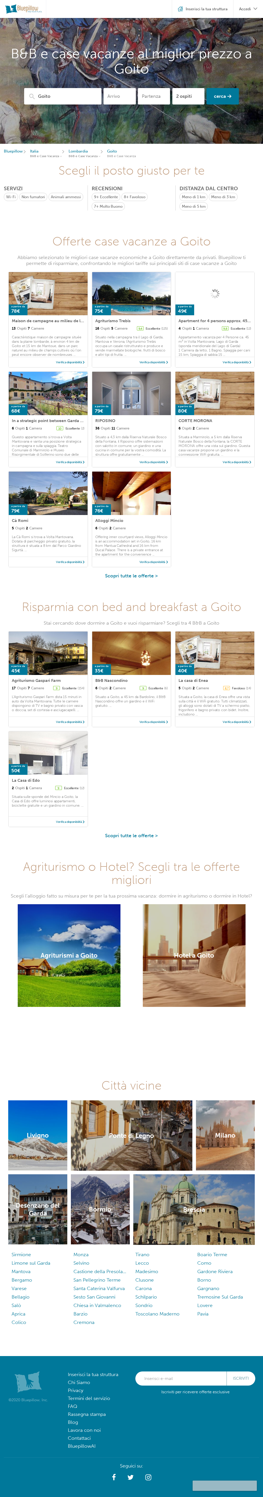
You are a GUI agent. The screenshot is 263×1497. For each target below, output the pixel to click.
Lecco (142, 1263)
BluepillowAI (82, 1446)
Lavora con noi (84, 1430)
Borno (204, 1280)
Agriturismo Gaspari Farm (36, 680)
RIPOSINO (105, 420)
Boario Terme (212, 1254)
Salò (16, 1305)
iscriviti (241, 1378)
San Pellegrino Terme (97, 1280)
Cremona (84, 1322)
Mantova (21, 1271)
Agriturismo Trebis (112, 320)
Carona (143, 1288)
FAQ (72, 1406)
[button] (114, 1477)
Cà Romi (20, 520)
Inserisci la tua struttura (93, 1374)
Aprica (18, 1314)
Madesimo (146, 1271)
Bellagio (21, 1297)
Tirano (142, 1254)
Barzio (80, 1314)
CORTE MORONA (195, 420)
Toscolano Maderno (157, 1314)
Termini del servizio (89, 1398)
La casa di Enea (193, 680)
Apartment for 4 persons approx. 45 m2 (217, 320)
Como (204, 1263)
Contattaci (79, 1438)
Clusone (144, 1280)
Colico (19, 1322)
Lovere (205, 1305)
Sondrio (144, 1305)
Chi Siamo (79, 1382)
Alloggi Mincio (109, 520)
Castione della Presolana (100, 1271)
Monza (81, 1254)
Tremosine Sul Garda (220, 1297)
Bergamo (22, 1280)
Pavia (203, 1314)
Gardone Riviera (215, 1271)
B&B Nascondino (111, 680)
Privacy (75, 1390)
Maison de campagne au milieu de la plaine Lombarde (64, 320)
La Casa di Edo (26, 780)
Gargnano (208, 1288)
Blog (73, 1422)
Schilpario (146, 1297)
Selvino (81, 1263)
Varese (19, 1288)
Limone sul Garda (31, 1263)
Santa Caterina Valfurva (99, 1288)
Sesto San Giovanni (94, 1297)
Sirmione (21, 1254)
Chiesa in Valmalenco (97, 1305)
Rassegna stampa (87, 1414)
